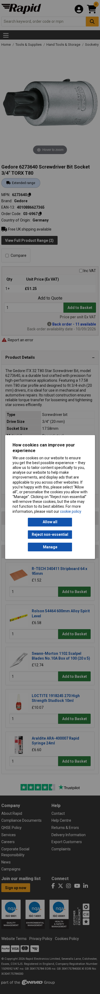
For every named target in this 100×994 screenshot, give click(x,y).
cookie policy (70, 511)
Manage (50, 547)
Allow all (50, 522)
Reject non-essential (50, 534)
